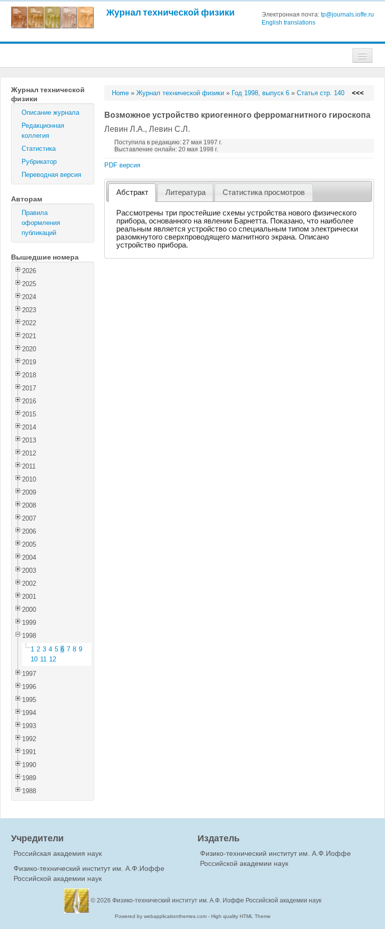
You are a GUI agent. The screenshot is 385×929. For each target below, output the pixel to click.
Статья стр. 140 (320, 93)
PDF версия (122, 165)
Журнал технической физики (170, 12)
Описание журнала (50, 112)
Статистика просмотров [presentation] (264, 192)
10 (34, 659)
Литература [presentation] (185, 192)
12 (52, 659)
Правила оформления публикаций (41, 223)
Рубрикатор (39, 161)
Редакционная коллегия (43, 130)
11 (43, 659)
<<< (358, 93)
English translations (288, 22)
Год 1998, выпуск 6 (260, 93)
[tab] (132, 192)
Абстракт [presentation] (132, 192)
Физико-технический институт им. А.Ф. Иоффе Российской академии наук (216, 900)
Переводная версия (51, 174)
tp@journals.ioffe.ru (347, 14)
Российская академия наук (58, 853)
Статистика (39, 148)
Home (120, 93)
